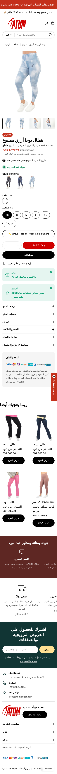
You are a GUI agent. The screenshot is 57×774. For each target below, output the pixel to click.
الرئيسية (6, 44)
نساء (16, 44)
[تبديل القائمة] (4, 23)
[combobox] (28, 34)
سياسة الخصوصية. (28, 661)
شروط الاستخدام (15, 657)
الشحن (26, 154)
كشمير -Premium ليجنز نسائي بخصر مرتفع (44, 506)
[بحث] (50, 35)
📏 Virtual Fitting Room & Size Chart (28, 233)
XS (7, 215)
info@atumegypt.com (20, 696)
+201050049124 (17, 687)
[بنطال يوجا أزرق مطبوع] (32, 177)
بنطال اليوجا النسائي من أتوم (12, 447)
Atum (15, 768)
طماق (5, 145)
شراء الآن (28, 255)
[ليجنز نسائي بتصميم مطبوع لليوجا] (8, 177)
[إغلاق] (51, 272)
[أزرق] (4, 201)
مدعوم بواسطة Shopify (31, 768)
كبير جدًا (9, 223)
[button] (54, 387)
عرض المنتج (13, 460)
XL (45, 215)
